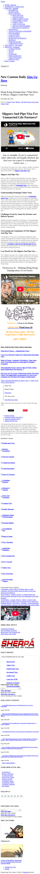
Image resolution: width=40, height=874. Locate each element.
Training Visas (7, 503)
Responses (8, 393)
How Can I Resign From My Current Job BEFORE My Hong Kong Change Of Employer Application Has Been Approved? (19, 748)
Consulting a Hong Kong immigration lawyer (21, 244)
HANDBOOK (14, 7)
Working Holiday (8, 523)
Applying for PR (7, 779)
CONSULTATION (14, 49)
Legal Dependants (8, 468)
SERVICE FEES (14, 59)
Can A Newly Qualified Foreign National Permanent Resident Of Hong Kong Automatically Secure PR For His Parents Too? (19, 756)
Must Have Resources (8, 694)
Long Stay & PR (12, 679)
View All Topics (6, 690)
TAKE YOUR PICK (15, 57)
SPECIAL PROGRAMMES (21, 26)
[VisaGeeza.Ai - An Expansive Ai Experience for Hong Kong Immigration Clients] (20, 850)
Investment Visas (12, 672)
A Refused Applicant (8, 784)
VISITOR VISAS (18, 17)
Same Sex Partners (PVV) (13, 419)
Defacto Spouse (9, 415)
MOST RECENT (17, 15)
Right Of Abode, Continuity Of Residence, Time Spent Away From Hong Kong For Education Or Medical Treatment (18, 362)
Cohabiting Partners (6, 481)
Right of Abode (7, 536)
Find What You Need (11, 400)
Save (26, 410)
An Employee (6, 772)
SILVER (11, 50)
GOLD (11, 52)
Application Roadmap (6, 549)
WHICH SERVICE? (15, 56)
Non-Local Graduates (5, 496)
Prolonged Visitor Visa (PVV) (14, 417)
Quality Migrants (8, 509)
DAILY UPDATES (15, 14)
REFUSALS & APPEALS (20, 28)
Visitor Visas (5, 104)
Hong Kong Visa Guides (8, 634)
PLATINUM (13, 54)
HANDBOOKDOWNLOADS (14, 11)
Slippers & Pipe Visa (11, 421)
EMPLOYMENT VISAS (20, 19)
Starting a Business (7, 774)
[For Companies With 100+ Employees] (18, 648)
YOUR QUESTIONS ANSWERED (20, 31)
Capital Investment (8, 463)
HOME (10, 5)
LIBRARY (11, 8)
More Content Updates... (8, 763)
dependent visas (21, 185)
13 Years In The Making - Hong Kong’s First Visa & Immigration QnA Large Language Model (11, 862)
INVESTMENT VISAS (19, 21)
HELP (10, 61)
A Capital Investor (7, 775)
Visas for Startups (8, 457)
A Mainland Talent (7, 781)
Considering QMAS (8, 782)
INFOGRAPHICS (14, 33)
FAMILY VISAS (17, 22)
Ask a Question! (7, 542)
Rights (25, 872)
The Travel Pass (7, 573)
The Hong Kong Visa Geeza (30, 102)
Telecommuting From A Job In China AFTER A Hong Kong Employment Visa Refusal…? (19, 368)
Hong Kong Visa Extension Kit (10, 632)
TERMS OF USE (10, 867)
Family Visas (11, 102)
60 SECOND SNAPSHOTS (17, 38)
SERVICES (12, 47)
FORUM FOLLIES (15, 42)
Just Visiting (5, 786)
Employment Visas (8, 443)
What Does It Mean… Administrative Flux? (15, 351)
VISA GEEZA (13, 45)
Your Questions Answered (9, 630)
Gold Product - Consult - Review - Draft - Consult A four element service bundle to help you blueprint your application (19, 600)
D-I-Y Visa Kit (7, 562)
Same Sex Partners (8, 474)
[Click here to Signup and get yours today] (20, 831)
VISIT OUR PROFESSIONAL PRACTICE (15, 380)
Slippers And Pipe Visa (22, 171)
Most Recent (11, 662)
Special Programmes (13, 686)
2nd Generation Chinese (7, 580)
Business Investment (6, 450)
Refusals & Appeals (6, 489)
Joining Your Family (8, 777)
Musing (18, 102)
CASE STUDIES (14, 35)
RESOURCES (13, 29)
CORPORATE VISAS (16, 43)
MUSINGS (12, 40)
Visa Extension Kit (8, 556)
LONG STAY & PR (18, 24)
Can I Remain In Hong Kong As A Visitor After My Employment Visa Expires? (20, 731)
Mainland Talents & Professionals (8, 516)
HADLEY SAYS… (15, 36)
